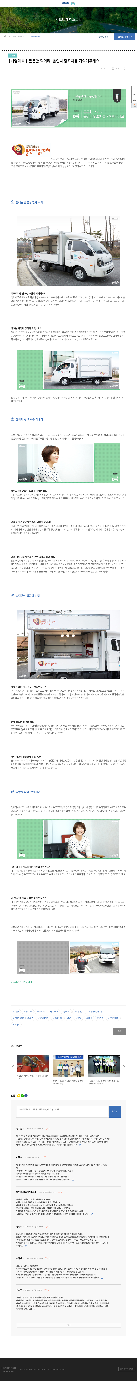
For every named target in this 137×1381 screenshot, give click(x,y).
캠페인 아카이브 (125, 36)
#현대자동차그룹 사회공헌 (23, 1018)
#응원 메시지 (43, 1018)
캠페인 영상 (103, 36)
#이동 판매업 (113, 1018)
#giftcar (66, 1011)
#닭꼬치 (100, 1018)
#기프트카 (28, 1011)
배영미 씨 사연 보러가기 (21, 982)
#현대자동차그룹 (95, 1011)
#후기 (69, 1018)
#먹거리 (16, 1025)
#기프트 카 (41, 1011)
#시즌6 (16, 1011)
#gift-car (54, 1011)
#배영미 (89, 1018)
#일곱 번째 (57, 1018)
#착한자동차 (79, 1011)
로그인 (114, 1111)
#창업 (78, 1018)
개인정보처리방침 (127, 1369)
